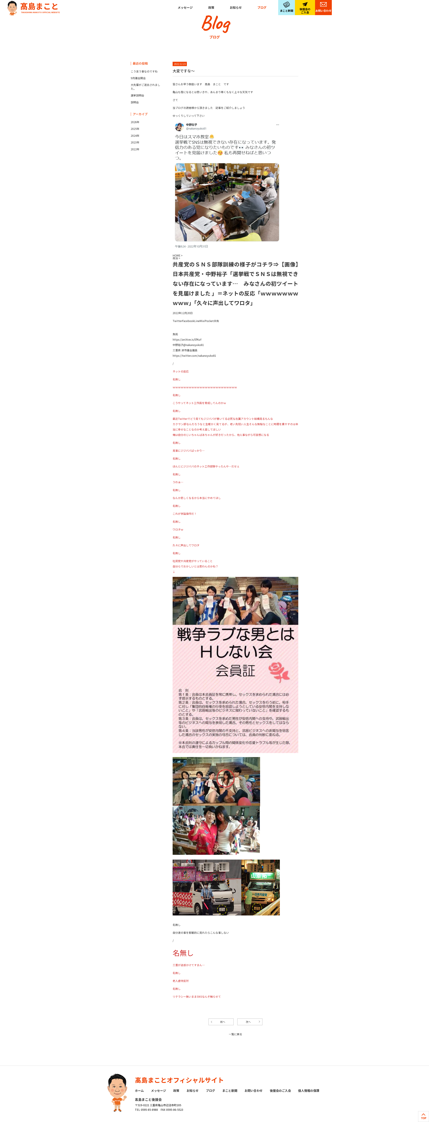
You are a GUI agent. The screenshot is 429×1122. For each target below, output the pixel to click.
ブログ (261, 7)
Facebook (188, 321)
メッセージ (185, 7)
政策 (211, 7)
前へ (222, 1022)
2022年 (135, 149)
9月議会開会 (138, 78)
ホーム (139, 1090)
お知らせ (236, 7)
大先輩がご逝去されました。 (145, 86)
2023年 (135, 142)
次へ (248, 1022)
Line (197, 321)
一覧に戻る (235, 1034)
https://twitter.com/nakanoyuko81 (194, 356)
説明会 (135, 102)
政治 (176, 258)
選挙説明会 (137, 95)
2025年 (135, 129)
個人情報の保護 (308, 1090)
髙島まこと (40, 6)
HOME (177, 255)
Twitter (177, 321)
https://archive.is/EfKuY (187, 339)
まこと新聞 (286, 11)
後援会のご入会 (305, 10)
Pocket (209, 321)
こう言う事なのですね (144, 71)
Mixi (202, 321)
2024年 (135, 136)
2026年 (135, 122)
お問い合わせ (323, 11)
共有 (216, 321)
